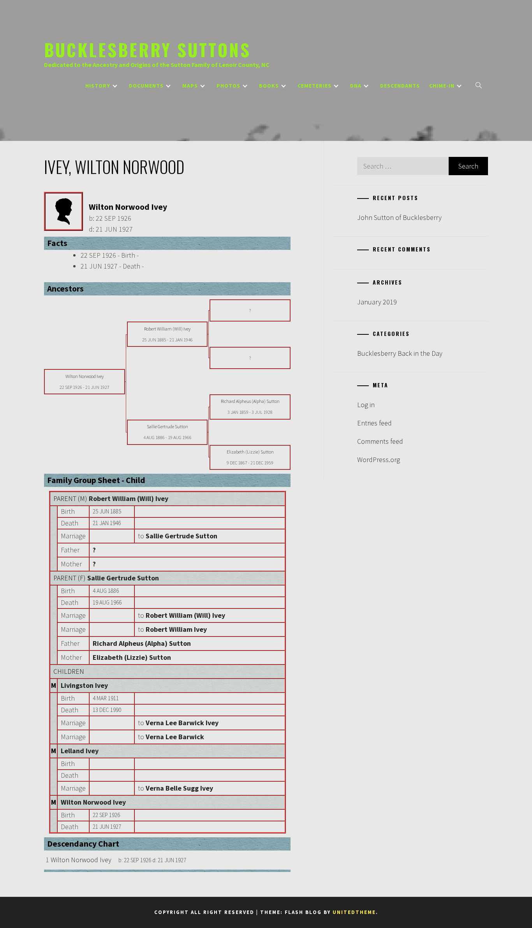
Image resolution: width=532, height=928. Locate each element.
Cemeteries (314, 85)
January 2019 (377, 301)
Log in (366, 404)
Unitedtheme (354, 912)
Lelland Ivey (80, 750)
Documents (146, 85)
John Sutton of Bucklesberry (399, 217)
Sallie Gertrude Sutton (123, 577)
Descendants (400, 85)
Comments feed (380, 441)
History (97, 85)
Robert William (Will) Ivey (128, 498)
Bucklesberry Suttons (147, 49)
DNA (355, 85)
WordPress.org (378, 459)
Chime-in (441, 85)
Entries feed (374, 422)
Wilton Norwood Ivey (93, 802)
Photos (228, 85)
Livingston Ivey (84, 685)
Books (269, 85)
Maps (190, 85)
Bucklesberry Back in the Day (399, 353)
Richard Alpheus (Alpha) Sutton (142, 643)
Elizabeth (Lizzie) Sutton (132, 657)
